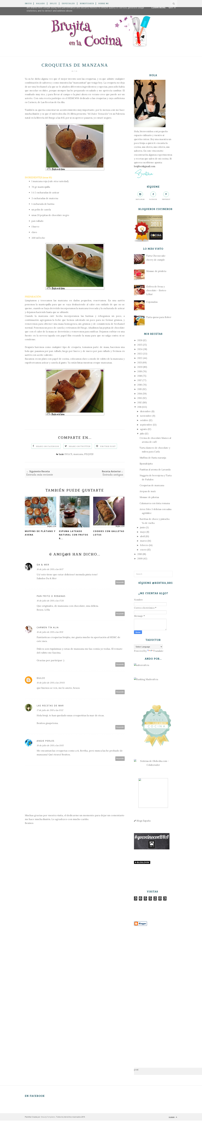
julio (142, 433)
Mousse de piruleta (156, 271)
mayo (143, 531)
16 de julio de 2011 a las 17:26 (50, 600)
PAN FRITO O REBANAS (51, 596)
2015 (139, 389)
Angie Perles (45, 740)
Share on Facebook (47, 446)
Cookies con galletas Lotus (108, 533)
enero (143, 549)
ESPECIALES (68, 4)
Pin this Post (108, 446)
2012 (139, 402)
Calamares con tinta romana (155, 503)
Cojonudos (151, 302)
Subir (172, 1117)
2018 (139, 375)
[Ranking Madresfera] (146, 679)
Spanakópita (146, 463)
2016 (139, 384)
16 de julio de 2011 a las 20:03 (51, 682)
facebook (153, 199)
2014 (139, 393)
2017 (139, 380)
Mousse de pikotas (149, 497)
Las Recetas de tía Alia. (53, 102)
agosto (143, 429)
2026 (139, 340)
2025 (139, 344)
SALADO (40, 4)
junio (142, 527)
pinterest (166, 199)
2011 (139, 407)
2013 (139, 398)
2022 (139, 358)
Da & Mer (43, 564)
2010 (139, 554)
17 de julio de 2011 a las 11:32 (50, 710)
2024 (139, 349)
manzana (78, 454)
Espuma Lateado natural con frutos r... (73, 535)
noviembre (146, 415)
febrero (144, 545)
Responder (120, 582)
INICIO (28, 4)
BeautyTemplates (48, 1117)
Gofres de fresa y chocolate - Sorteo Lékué (156, 290)
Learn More (158, 7)
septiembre (146, 424)
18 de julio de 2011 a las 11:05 (50, 745)
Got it (172, 7)
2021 (139, 362)
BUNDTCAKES (87, 4)
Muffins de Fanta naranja (153, 457)
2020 (139, 367)
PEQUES (88, 454)
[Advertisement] (153, 992)
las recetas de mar (50, 705)
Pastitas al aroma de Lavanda (155, 469)
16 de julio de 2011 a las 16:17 (50, 569)
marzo (143, 540)
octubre (144, 420)
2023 (139, 353)
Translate (158, 651)
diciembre (145, 411)
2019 (139, 371)
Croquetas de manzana (152, 485)
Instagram (140, 199)
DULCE (53, 4)
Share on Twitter (79, 446)
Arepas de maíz (148, 491)
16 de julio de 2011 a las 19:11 (50, 632)
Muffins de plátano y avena (40, 533)
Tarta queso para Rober (158, 317)
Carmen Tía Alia (48, 627)
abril (142, 536)
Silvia (73, 113)
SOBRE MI (103, 4)
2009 (140, 558)
